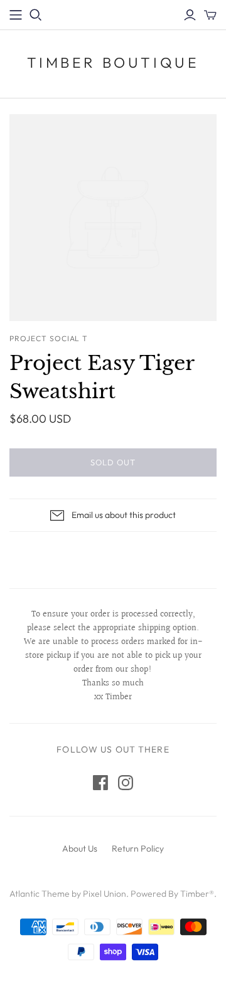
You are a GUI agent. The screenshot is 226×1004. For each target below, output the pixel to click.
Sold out (113, 462)
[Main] (15, 15)
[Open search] (36, 15)
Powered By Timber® (172, 893)
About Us (79, 848)
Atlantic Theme (39, 893)
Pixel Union (104, 893)
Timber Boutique (113, 62)
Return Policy (138, 848)
